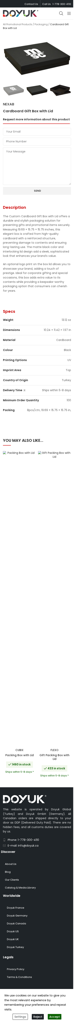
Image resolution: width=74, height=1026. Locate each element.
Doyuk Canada (16, 923)
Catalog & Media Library (20, 888)
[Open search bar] (61, 13)
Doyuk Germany (17, 915)
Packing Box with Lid (19, 755)
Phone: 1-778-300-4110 (23, 840)
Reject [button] (37, 1017)
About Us (10, 864)
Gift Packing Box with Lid (54, 757)
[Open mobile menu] (69, 13)
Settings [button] (20, 1017)
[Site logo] (20, 13)
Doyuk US (13, 931)
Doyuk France (15, 908)
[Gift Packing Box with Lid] (54, 599)
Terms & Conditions (19, 977)
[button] (7, 58)
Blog (8, 872)
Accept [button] (54, 1017)
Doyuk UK (13, 939)
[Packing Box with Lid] (19, 599)
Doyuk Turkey (15, 947)
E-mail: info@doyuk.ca (23, 846)
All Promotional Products (17, 24)
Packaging (41, 24)
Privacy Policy (15, 969)
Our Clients (12, 880)
